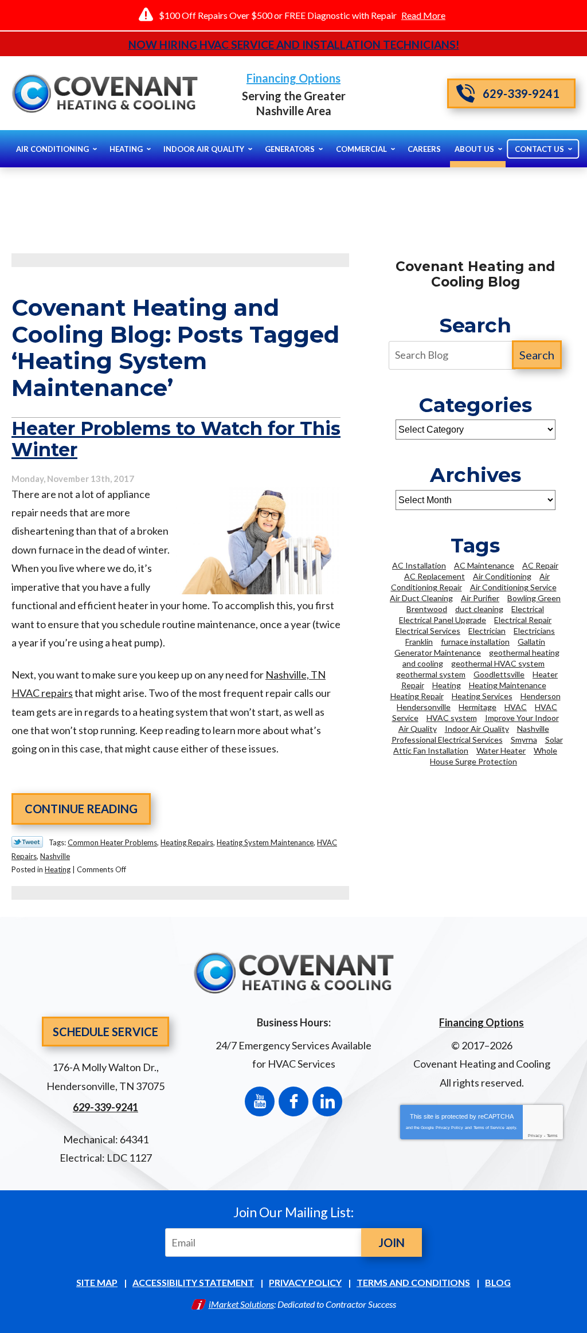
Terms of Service (488, 1128)
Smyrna (524, 739)
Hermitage (477, 707)
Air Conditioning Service (513, 587)
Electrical (527, 609)
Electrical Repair (522, 620)
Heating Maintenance (507, 685)
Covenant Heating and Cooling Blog (475, 274)
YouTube (260, 1101)
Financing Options (293, 78)
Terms (552, 1136)
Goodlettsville (499, 674)
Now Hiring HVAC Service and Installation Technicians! (293, 44)
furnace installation (475, 641)
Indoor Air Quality (477, 729)
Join (391, 1242)
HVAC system (451, 718)
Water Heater (501, 750)
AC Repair (540, 565)
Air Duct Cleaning (421, 598)
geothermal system (430, 674)
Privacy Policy (449, 1128)
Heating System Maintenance (265, 842)
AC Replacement (434, 576)
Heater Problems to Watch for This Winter (176, 439)
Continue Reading (81, 809)
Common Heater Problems (112, 842)
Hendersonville (424, 707)
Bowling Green (534, 598)
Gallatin (531, 641)
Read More (423, 15)
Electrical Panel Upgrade (442, 620)
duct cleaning (479, 609)
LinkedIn (327, 1101)
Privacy (535, 1136)
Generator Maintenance (437, 652)
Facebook (293, 1101)
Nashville (55, 856)
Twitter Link (27, 842)
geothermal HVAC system (498, 663)
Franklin (419, 641)
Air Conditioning (502, 576)
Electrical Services (428, 631)
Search (536, 355)
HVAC (515, 707)
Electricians (534, 631)
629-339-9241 (521, 93)
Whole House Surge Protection (493, 756)
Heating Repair (417, 696)
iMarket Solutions (241, 1304)
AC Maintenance (484, 565)
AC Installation (419, 565)
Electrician (487, 631)
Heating (58, 869)
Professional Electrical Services (447, 739)
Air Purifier (480, 598)
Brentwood (426, 609)
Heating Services (482, 696)
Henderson (541, 696)
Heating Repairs (187, 842)
